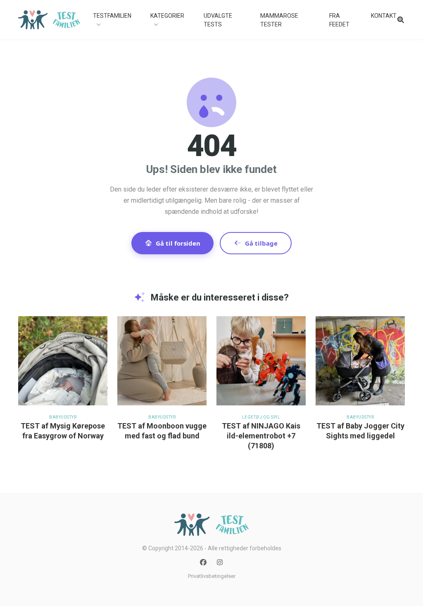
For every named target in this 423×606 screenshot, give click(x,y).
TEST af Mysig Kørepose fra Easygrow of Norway (63, 430)
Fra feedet (339, 20)
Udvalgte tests (218, 20)
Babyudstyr (62, 417)
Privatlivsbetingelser (211, 576)
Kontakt (384, 15)
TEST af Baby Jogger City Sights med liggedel (360, 430)
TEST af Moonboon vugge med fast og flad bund (162, 430)
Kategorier (167, 15)
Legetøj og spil (261, 417)
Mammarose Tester (279, 20)
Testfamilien (112, 15)
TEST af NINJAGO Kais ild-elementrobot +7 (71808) (261, 435)
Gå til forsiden (178, 243)
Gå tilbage (261, 243)
